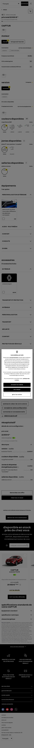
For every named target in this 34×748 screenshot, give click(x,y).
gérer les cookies (17, 394)
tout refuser (17, 389)
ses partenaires (14, 357)
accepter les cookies (17, 384)
